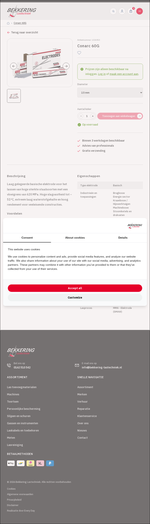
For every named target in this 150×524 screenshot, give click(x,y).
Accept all (75, 288)
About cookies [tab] (75, 237)
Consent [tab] (27, 237)
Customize (75, 297)
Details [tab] (123, 237)
